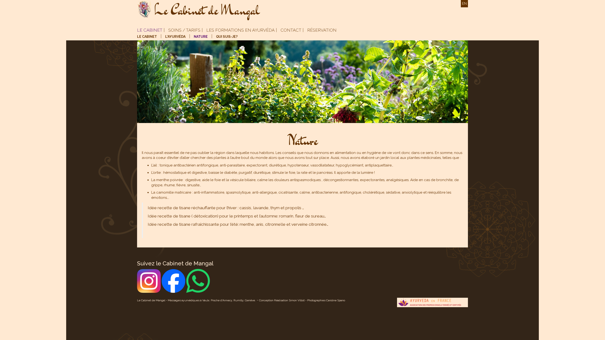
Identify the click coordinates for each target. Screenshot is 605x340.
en (464, 3)
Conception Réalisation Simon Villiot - (283, 300)
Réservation (322, 30)
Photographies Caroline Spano (326, 300)
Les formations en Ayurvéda (240, 30)
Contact (291, 30)
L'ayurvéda (175, 36)
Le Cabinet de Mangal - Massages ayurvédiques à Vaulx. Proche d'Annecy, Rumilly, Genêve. (196, 300)
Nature (201, 36)
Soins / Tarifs (184, 30)
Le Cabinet (149, 30)
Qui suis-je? (227, 36)
